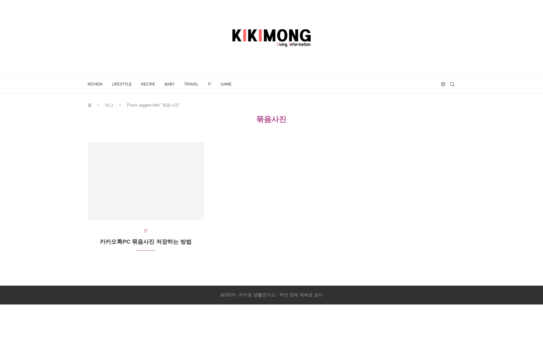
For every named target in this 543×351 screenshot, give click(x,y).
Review (95, 84)
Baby (170, 84)
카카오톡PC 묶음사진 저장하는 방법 (146, 242)
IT (209, 84)
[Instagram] (443, 84)
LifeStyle (122, 84)
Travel (191, 84)
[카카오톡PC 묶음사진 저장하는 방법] (146, 181)
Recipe (148, 84)
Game (226, 84)
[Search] (452, 84)
